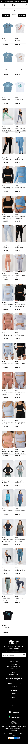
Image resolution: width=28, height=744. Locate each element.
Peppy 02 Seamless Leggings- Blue (7, 246)
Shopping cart (26, 5)
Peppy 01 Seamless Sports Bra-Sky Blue (19, 217)
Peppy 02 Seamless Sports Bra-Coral (7, 452)
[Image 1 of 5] (20, 116)
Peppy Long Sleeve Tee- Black (7, 481)
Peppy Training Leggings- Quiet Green (6, 600)
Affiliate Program (14, 678)
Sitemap (14, 693)
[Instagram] (12, 722)
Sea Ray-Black (6, 627)
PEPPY (4, 38)
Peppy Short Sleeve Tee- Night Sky (7, 540)
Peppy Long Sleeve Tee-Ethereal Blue (7, 511)
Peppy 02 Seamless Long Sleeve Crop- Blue (7, 306)
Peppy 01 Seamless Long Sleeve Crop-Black (7, 188)
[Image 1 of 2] (8, 28)
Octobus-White (18, 99)
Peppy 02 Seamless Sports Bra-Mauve (19, 452)
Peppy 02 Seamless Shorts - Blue (7, 364)
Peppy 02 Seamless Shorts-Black (19, 364)
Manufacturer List (14, 674)
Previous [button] (1, 1)
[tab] (7, 35)
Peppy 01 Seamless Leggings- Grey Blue (20, 129)
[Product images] (8, 28)
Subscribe (24, 655)
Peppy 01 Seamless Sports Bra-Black (7, 217)
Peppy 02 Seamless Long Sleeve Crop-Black (19, 306)
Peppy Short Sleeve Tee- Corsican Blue (19, 511)
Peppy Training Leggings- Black (6, 569)
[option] (14, 1)
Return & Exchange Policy (14, 666)
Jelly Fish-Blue (6, 70)
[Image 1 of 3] (8, 145)
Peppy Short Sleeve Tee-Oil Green (19, 540)
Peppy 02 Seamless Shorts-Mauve (19, 393)
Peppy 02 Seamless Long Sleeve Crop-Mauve (19, 335)
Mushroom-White (19, 70)
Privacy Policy (14, 668)
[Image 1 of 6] (8, 116)
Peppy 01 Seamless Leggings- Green (7, 129)
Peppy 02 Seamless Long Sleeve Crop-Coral (7, 335)
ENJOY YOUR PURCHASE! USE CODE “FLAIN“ (14, 1)
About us (14, 672)
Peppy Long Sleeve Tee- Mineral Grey (19, 481)
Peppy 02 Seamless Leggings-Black (19, 246)
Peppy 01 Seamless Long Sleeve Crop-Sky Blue (19, 188)
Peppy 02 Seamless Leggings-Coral (7, 276)
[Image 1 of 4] (20, 145)
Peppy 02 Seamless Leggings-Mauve (19, 276)
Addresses (14, 703)
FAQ (14, 670)
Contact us (14, 686)
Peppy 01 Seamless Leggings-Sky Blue (19, 158)
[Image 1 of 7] (8, 556)
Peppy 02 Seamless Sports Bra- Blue (7, 423)
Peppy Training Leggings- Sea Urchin (18, 600)
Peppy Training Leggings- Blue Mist (19, 569)
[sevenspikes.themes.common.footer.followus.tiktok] (15, 722)
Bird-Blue (4, 40)
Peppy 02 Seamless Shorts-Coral (7, 393)
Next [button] (27, 1)
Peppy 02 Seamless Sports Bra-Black (19, 423)
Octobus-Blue (6, 99)
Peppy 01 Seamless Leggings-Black (7, 158)
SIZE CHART (14, 664)
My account (14, 701)
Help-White (17, 40)
